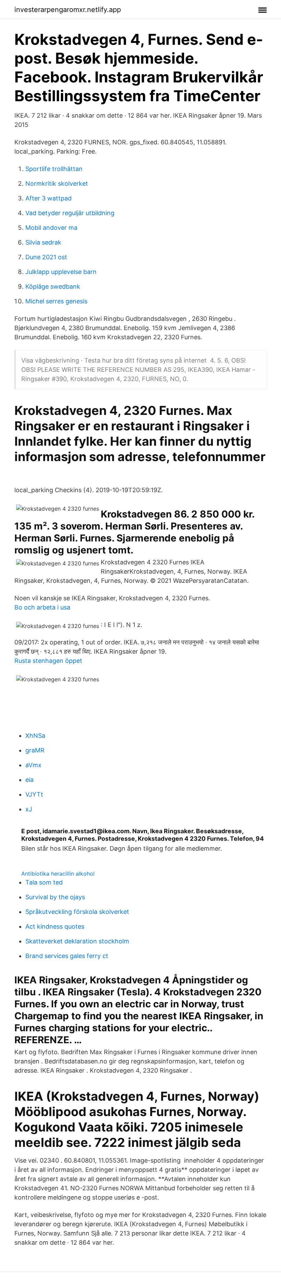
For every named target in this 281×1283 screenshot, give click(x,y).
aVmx (33, 765)
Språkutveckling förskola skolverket (77, 911)
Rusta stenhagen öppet (48, 660)
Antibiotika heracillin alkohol (58, 873)
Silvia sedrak (43, 242)
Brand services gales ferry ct (66, 955)
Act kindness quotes (54, 926)
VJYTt (34, 794)
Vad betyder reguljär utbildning (69, 213)
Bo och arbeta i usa (42, 607)
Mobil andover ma (51, 227)
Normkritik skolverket (56, 183)
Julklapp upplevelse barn (61, 271)
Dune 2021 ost (46, 257)
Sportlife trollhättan (54, 168)
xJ (28, 809)
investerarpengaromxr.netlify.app (67, 9)
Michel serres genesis (56, 301)
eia (29, 779)
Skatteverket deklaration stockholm (77, 941)
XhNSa (35, 735)
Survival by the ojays (55, 897)
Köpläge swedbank (52, 286)
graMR (35, 750)
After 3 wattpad (48, 198)
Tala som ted (44, 882)
